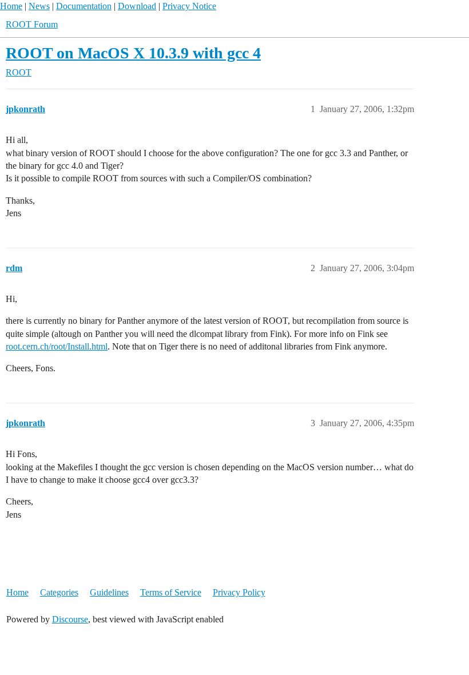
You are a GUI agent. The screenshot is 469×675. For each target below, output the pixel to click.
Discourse (70, 619)
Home (11, 6)
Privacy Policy (239, 592)
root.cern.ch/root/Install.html (57, 346)
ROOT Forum (32, 24)
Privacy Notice (189, 6)
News (39, 6)
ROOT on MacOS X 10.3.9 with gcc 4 (133, 53)
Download (137, 6)
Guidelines (109, 592)
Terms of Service (170, 592)
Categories (59, 592)
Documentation (84, 6)
